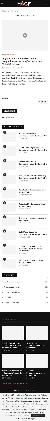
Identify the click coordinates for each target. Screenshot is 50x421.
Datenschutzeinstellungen (25, 418)
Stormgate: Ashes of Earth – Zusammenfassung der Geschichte (13, 373)
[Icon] (25, 35)
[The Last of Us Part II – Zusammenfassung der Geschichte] (9, 165)
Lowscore (26, 297)
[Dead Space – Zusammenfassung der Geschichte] (9, 263)
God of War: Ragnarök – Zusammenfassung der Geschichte (33, 233)
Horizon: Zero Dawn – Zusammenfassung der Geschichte (33, 134)
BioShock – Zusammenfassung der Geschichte (33, 219)
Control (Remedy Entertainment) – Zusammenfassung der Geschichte (33, 177)
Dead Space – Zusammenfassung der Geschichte (32, 261)
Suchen (5, 98)
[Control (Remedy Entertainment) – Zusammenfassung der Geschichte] (9, 179)
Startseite (5, 11)
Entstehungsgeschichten (26, 282)
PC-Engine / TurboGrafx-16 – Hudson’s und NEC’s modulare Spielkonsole (31, 248)
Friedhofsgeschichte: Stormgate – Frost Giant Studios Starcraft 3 (12, 345)
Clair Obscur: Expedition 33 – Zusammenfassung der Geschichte (33, 148)
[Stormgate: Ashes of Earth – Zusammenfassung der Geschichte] (13, 361)
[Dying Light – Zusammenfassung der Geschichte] (9, 207)
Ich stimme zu (38, 416)
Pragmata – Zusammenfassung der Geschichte (35, 373)
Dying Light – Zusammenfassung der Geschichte (32, 205)
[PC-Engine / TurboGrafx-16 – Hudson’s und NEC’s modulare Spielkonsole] (9, 249)
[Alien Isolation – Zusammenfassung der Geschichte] (37, 333)
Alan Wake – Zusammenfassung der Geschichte (32, 191)
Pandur (6, 68)
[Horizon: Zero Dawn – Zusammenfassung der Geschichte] (9, 137)
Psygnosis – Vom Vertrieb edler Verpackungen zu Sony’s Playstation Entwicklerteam (22, 61)
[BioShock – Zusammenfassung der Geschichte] (9, 221)
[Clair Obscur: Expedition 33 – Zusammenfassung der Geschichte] (9, 151)
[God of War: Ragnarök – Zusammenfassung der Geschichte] (9, 235)
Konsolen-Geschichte (26, 292)
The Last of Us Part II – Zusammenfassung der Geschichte (33, 163)
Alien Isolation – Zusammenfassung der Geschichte (35, 345)
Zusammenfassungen (26, 302)
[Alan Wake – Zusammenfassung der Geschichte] (9, 193)
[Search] (48, 3)
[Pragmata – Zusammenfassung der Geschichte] (37, 361)
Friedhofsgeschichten (26, 287)
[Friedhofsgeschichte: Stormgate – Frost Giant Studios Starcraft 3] (13, 333)
